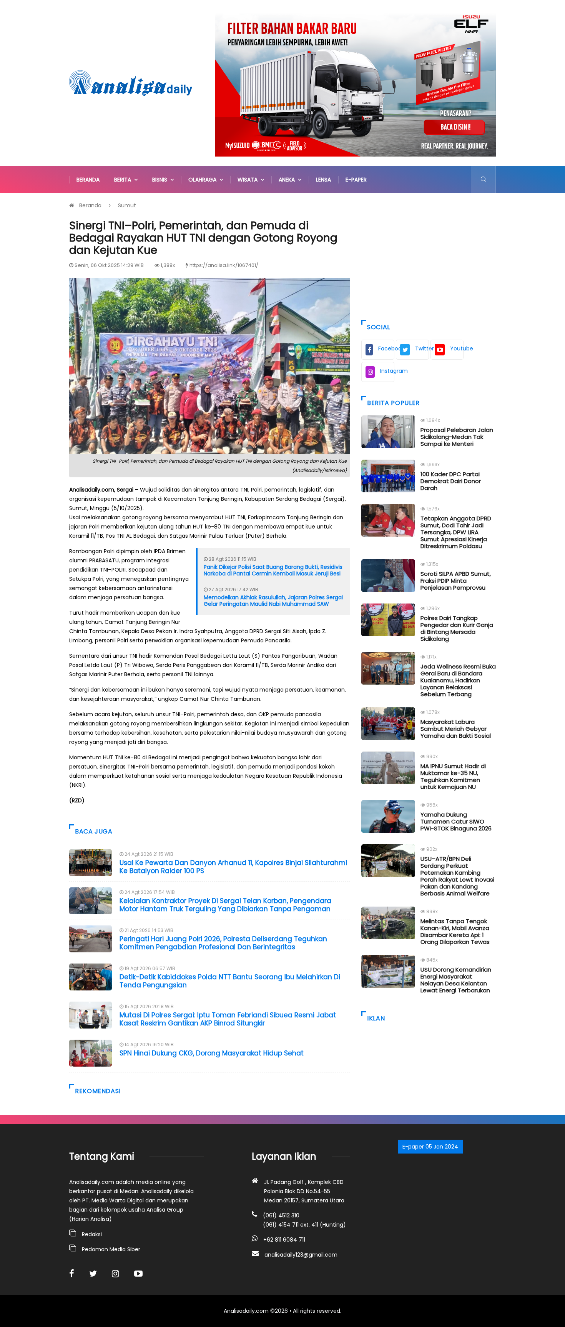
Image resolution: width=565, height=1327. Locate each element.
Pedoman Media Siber (111, 1249)
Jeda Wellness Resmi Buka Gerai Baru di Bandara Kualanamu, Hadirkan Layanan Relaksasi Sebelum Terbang (458, 680)
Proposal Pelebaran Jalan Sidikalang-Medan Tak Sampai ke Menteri (456, 437)
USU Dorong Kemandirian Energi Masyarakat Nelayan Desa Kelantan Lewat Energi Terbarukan (455, 979)
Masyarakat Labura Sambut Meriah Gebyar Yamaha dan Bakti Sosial (455, 729)
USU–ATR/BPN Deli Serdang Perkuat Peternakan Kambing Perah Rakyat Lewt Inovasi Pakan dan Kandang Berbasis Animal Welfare (457, 876)
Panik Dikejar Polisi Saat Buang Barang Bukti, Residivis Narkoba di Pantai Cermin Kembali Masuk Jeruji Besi (273, 570)
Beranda (88, 179)
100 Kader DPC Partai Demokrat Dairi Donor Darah (450, 481)
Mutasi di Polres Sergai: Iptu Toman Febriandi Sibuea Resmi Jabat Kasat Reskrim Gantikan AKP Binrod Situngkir (228, 1018)
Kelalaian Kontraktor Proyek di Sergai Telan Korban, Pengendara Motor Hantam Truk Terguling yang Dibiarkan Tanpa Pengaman (225, 904)
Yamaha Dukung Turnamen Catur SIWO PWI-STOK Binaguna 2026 (456, 821)
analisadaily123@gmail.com (300, 1255)
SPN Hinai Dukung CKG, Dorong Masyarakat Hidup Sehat (212, 1053)
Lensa (323, 179)
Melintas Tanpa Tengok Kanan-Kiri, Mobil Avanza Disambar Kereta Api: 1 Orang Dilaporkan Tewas (455, 931)
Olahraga (203, 179)
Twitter (422, 348)
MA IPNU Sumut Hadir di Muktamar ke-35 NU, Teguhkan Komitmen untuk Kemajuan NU (453, 776)
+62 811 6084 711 (284, 1240)
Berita (124, 179)
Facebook (386, 348)
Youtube (457, 348)
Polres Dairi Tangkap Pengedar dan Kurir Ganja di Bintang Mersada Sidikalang (456, 628)
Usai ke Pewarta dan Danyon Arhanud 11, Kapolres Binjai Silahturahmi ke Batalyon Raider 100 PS (233, 866)
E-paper (356, 179)
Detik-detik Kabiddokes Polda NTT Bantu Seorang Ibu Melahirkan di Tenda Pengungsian (230, 980)
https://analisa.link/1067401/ (223, 265)
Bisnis (161, 179)
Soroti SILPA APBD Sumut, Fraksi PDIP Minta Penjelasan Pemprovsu (455, 581)
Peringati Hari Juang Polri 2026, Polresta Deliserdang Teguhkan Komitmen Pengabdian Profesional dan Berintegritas (223, 942)
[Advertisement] (428, 254)
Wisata (249, 179)
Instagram (387, 371)
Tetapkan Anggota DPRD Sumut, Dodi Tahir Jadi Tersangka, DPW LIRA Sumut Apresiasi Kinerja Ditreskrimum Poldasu (455, 532)
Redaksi (92, 1234)
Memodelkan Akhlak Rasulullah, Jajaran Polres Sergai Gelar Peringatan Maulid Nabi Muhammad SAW (273, 600)
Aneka (288, 179)
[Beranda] (130, 83)
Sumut (127, 205)
